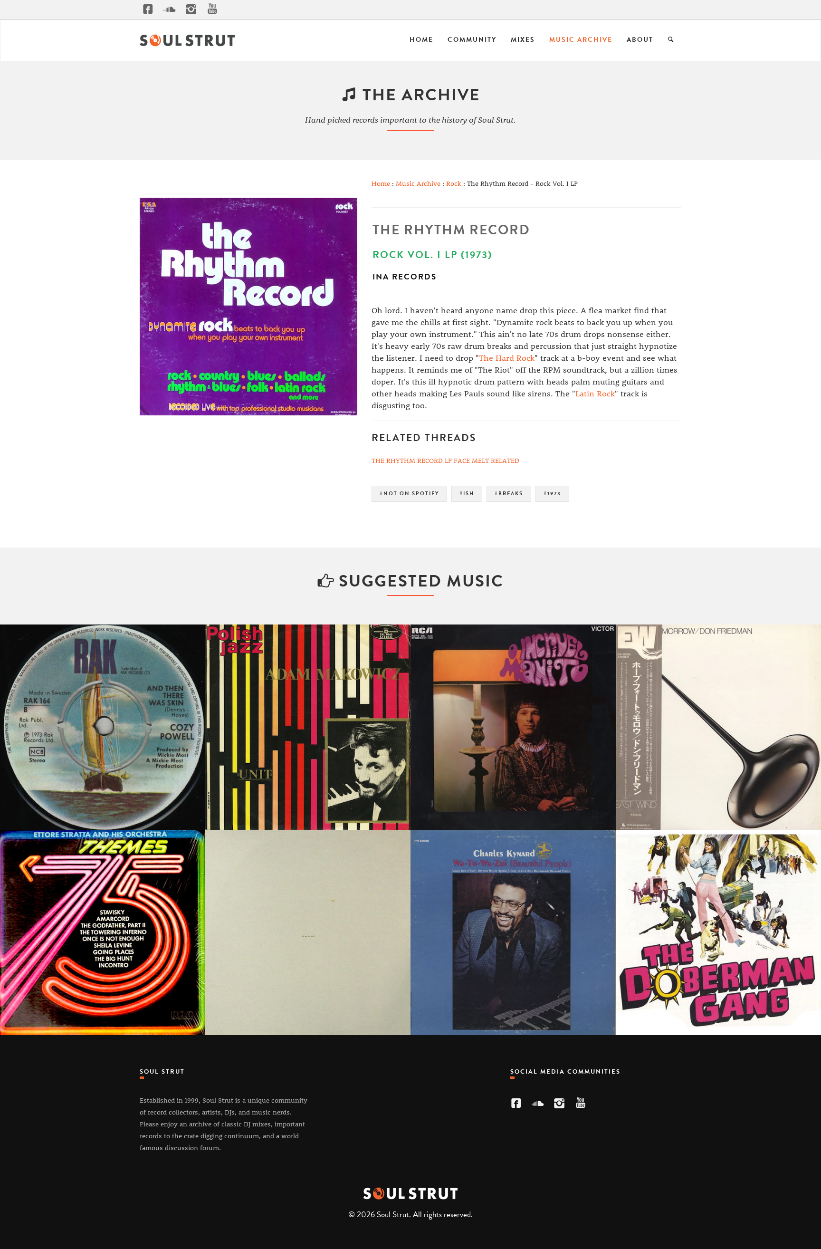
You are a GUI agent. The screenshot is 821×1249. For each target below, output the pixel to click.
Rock (453, 183)
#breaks (509, 494)
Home (421, 40)
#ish (466, 494)
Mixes (523, 40)
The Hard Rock (507, 357)
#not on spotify (409, 494)
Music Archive (580, 40)
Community (472, 40)
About (640, 40)
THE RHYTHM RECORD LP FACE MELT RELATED (445, 460)
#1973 (552, 494)
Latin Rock (595, 393)
